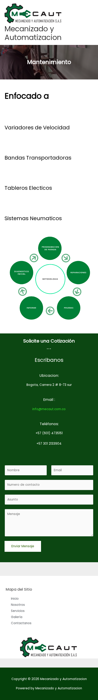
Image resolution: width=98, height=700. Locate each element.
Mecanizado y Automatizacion (33, 33)
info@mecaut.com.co (49, 409)
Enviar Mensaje (22, 546)
